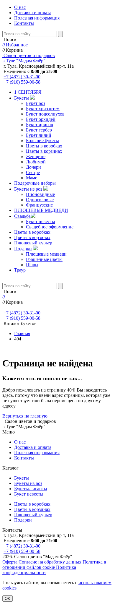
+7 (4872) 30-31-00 (22, 76)
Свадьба (22, 216)
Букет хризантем (43, 108)
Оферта (9, 561)
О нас (20, 7)
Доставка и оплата (32, 12)
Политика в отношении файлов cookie (54, 564)
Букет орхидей (40, 119)
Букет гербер (39, 129)
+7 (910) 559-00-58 (22, 82)
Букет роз (35, 103)
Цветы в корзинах (44, 151)
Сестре (33, 172)
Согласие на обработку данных (50, 561)
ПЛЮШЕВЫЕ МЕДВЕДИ (41, 210)
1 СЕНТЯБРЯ (28, 92)
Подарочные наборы (35, 183)
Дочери (33, 167)
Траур (20, 269)
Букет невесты (40, 221)
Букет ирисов (39, 124)
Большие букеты (42, 140)
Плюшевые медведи (46, 253)
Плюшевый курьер (33, 242)
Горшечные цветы (44, 259)
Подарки (23, 248)
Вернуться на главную (24, 415)
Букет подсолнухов (45, 113)
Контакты (24, 23)
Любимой (36, 161)
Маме (31, 177)
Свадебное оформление (49, 226)
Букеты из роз (28, 188)
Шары (32, 264)
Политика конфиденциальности (39, 570)
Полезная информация (37, 17)
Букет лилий (38, 135)
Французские (39, 204)
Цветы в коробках (44, 145)
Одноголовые (40, 199)
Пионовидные (40, 194)
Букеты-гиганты (30, 488)
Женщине (35, 156)
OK (7, 598)
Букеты (21, 97)
